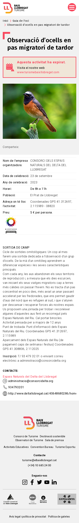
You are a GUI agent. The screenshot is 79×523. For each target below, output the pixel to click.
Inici (5, 20)
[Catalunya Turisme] (67, 498)
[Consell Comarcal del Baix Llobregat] (10, 498)
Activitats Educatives (16, 447)
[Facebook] (32, 482)
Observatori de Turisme (29, 440)
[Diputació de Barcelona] (38, 498)
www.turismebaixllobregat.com (38, 72)
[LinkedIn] (54, 482)
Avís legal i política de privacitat (27, 516)
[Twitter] (39, 482)
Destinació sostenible (52, 436)
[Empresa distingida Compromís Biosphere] (11, 225)
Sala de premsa (54, 440)
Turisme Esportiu (65, 447)
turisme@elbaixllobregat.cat (39, 460)
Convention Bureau (41, 447)
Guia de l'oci (21, 20)
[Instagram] (25, 482)
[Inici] (15, 7)
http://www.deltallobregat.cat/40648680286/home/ (43, 393)
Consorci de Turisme (26, 436)
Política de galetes (59, 516)
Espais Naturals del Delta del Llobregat (30, 376)
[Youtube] (47, 482)
